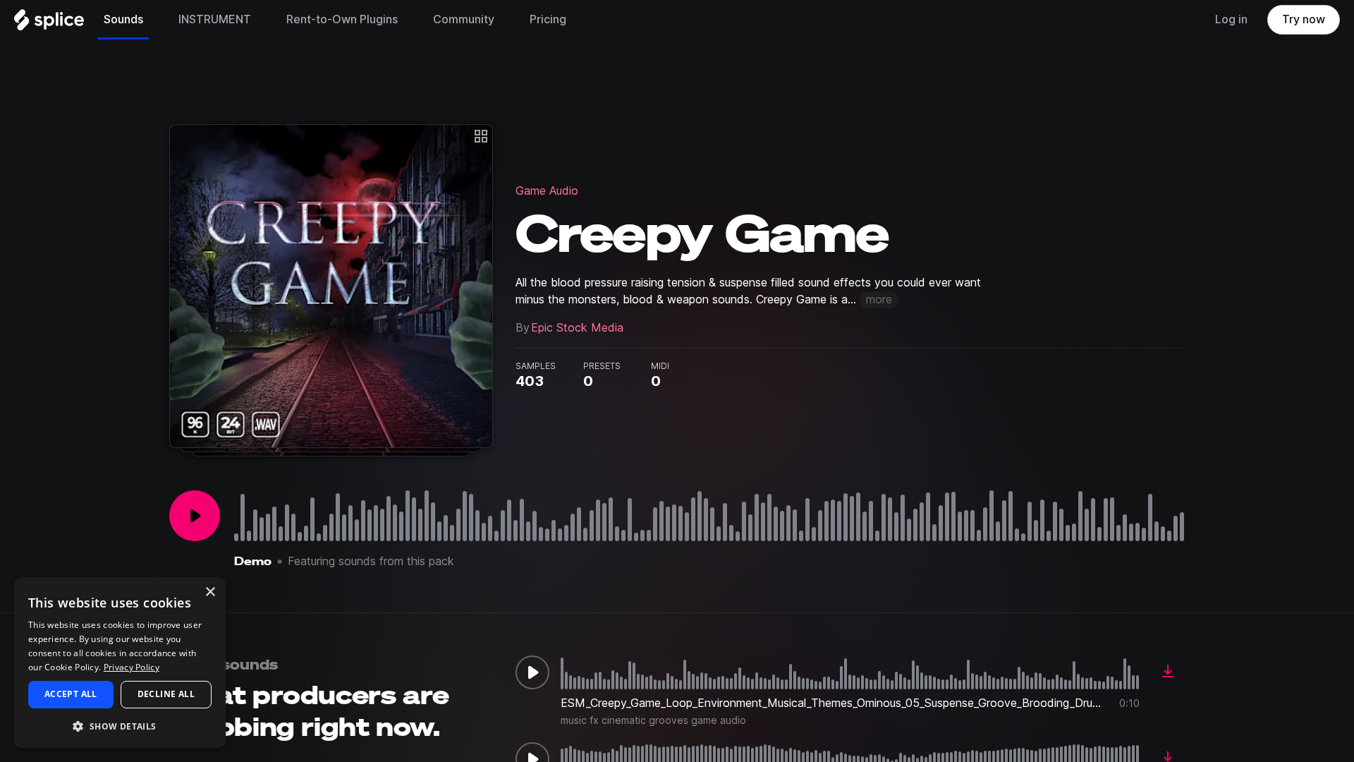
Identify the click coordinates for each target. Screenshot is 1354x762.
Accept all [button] (70, 694)
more (879, 299)
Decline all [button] (166, 694)
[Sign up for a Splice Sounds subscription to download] (1168, 672)
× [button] (210, 592)
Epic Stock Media (577, 327)
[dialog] (120, 662)
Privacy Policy (131, 667)
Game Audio (547, 191)
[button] (120, 726)
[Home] (49, 23)
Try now (1303, 19)
